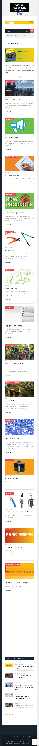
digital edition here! (22, 77)
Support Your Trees (11, 288)
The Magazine (22, 741)
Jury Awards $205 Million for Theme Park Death (23, 677)
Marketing (9, 119)
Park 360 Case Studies (12, 383)
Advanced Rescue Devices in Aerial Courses (19, 512)
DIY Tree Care (9, 250)
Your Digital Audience (12, 438)
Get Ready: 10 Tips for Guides (14, 100)
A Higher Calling (10, 401)
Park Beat (9, 529)
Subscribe (12, 70)
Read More (8, 111)
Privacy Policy (25, 743)
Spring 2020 (9, 232)
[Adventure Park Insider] (19, 22)
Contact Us (9, 743)
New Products (10, 194)
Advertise (30, 741)
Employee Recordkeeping (13, 326)
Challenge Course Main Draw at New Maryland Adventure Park (24, 707)
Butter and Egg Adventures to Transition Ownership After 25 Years (24, 687)
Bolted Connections (11, 478)
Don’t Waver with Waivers (13, 175)
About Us (13, 741)
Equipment (9, 493)
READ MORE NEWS (10, 714)
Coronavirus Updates (13, 564)
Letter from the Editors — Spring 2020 (17, 583)
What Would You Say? (12, 137)
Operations (9, 81)
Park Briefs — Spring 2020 (13, 547)
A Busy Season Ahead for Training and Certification (22, 697)
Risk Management (11, 157)
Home (7, 741)
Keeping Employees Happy (14, 363)
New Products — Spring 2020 (14, 213)
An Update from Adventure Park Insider (24, 667)
